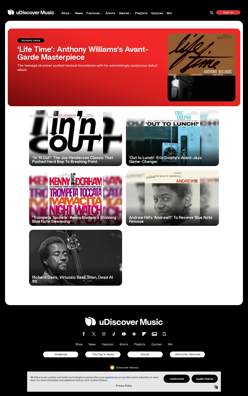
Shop (65, 13)
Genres (124, 13)
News (79, 13)
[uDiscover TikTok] (114, 334)
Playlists (141, 13)
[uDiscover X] (93, 334)
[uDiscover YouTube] (124, 334)
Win (169, 13)
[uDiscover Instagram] (104, 334)
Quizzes (157, 13)
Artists (110, 13)
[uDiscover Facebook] (83, 334)
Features (93, 13)
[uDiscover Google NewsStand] (154, 334)
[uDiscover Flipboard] (144, 334)
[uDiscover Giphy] (164, 334)
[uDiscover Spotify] (134, 334)
